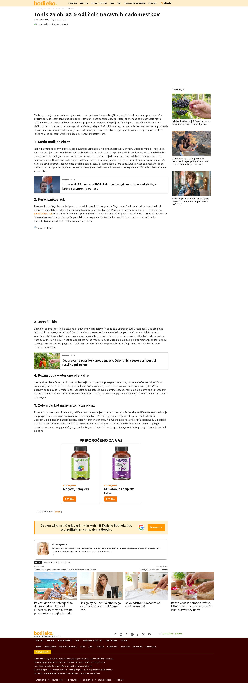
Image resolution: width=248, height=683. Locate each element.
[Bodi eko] (45, 3)
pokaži (58, 512)
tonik (68, 562)
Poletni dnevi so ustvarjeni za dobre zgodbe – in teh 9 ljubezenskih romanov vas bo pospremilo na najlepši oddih (53, 608)
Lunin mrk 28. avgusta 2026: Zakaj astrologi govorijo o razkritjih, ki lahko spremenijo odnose (109, 186)
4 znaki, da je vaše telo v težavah (153, 569)
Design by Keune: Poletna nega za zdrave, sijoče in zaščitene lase (100, 606)
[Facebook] (53, 555)
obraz (62, 562)
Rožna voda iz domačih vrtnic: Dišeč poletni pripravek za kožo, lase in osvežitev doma (192, 606)
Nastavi (156, 527)
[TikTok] (138, 634)
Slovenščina (168, 634)
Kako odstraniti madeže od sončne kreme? (142, 604)
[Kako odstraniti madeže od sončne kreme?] (146, 586)
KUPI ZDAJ (69, 499)
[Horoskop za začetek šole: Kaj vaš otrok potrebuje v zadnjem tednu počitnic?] (191, 183)
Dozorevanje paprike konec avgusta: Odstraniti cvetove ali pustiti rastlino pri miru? (109, 362)
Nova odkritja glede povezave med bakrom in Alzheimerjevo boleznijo (65, 569)
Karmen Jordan (44, 20)
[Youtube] (149, 634)
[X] (143, 634)
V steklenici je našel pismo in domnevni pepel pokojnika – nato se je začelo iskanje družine (190, 161)
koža (55, 562)
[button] (166, 3)
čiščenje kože (47, 562)
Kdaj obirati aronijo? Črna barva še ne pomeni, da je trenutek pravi (191, 123)
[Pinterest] (126, 634)
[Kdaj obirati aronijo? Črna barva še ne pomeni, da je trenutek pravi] (191, 106)
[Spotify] (132, 634)
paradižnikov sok (43, 213)
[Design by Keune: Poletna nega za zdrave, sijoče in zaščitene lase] (101, 586)
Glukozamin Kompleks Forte (119, 490)
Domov (36, 9)
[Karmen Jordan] (43, 549)
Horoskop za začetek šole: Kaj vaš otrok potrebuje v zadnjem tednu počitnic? (190, 201)
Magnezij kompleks (76, 489)
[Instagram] (120, 634)
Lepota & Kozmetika (47, 9)
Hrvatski (178, 634)
